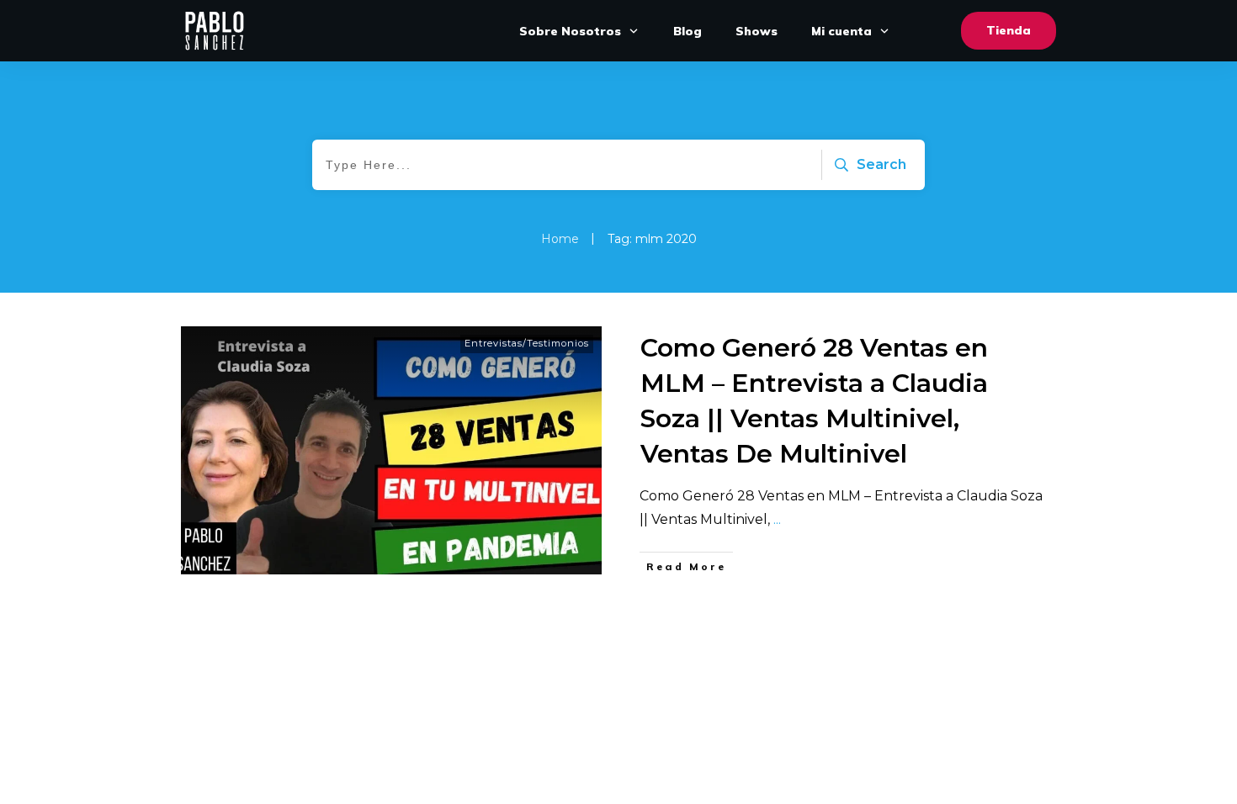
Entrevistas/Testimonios (527, 343)
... (777, 519)
